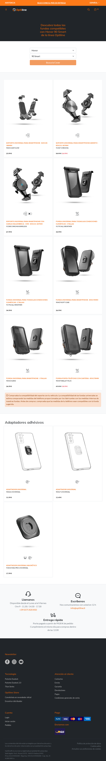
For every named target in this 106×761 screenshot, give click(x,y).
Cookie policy (96, 746)
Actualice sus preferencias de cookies (86, 749)
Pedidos (8, 725)
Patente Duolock (11, 679)
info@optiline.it (78, 608)
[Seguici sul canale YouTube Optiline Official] (21, 662)
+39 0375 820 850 (28, 609)
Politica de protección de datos (89, 743)
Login (7, 717)
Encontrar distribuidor (13, 701)
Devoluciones (60, 690)
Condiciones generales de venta (67, 698)
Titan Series (9, 686)
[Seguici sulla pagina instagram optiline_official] (14, 662)
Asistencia (10, 3)
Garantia (58, 686)
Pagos (57, 694)
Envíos (57, 683)
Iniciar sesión (10, 721)
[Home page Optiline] (19, 9)
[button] (88, 9)
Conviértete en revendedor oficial (18, 697)
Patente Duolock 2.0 (13, 683)
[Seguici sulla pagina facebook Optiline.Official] (7, 662)
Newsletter (10, 654)
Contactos (59, 679)
